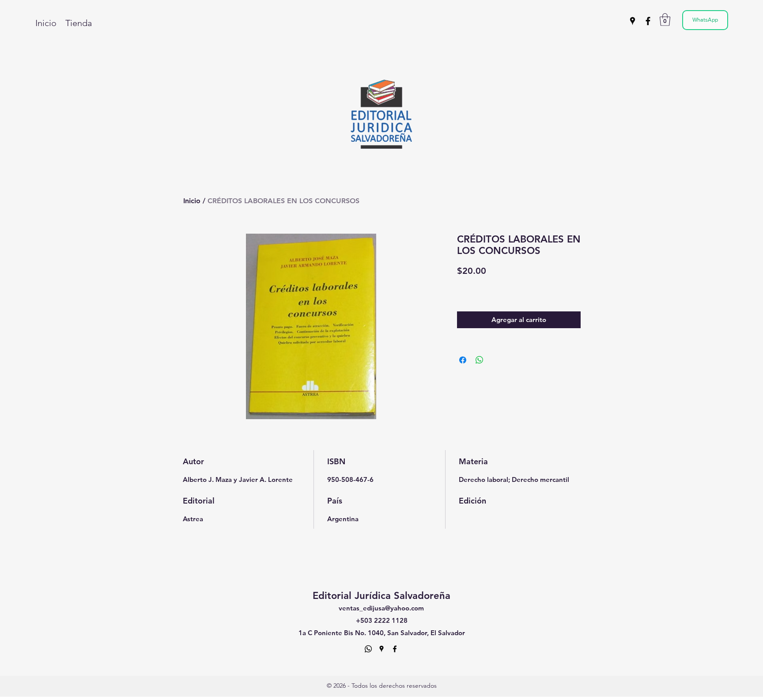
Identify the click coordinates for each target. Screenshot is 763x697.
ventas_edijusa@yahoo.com (381, 608)
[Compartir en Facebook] (462, 360)
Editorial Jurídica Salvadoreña (381, 596)
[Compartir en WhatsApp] (479, 360)
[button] (665, 19)
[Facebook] (647, 21)
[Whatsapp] (368, 648)
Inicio (191, 201)
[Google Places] (632, 21)
